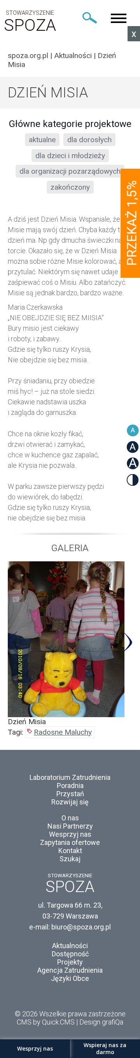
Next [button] (126, 642)
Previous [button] (13, 642)
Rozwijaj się (70, 802)
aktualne (42, 139)
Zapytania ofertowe (70, 842)
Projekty (70, 962)
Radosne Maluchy (63, 732)
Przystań (70, 794)
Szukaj (70, 859)
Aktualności (73, 55)
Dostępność (70, 954)
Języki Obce (70, 978)
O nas (70, 818)
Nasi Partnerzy (70, 826)
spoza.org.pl (28, 55)
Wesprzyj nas (70, 834)
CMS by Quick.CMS (46, 1022)
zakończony (70, 187)
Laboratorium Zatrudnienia (70, 777)
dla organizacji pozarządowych (70, 171)
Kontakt (70, 850)
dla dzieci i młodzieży (70, 155)
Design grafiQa (101, 1022)
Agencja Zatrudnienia (70, 970)
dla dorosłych (89, 139)
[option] (70, 643)
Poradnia (70, 785)
